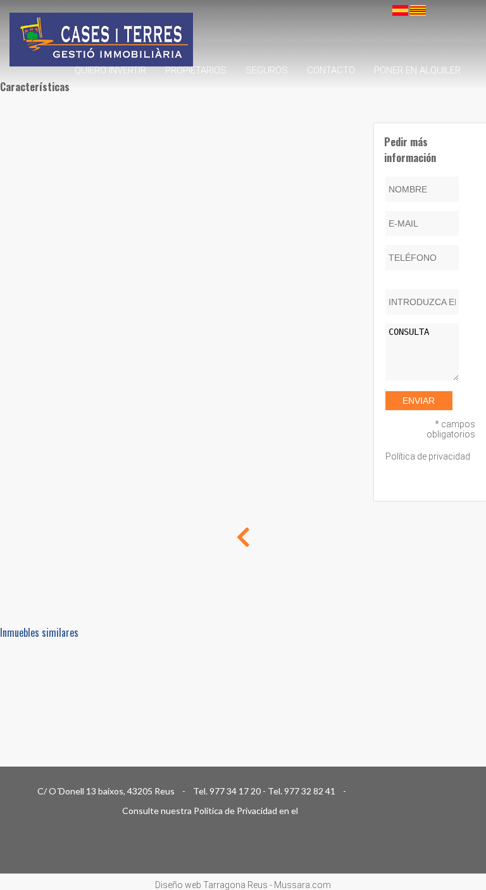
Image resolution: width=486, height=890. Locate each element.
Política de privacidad (427, 456)
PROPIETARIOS (196, 70)
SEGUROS (267, 70)
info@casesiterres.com (400, 791)
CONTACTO (331, 70)
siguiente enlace (331, 811)
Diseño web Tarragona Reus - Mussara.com (243, 885)
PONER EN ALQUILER (417, 70)
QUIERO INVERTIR (110, 70)
